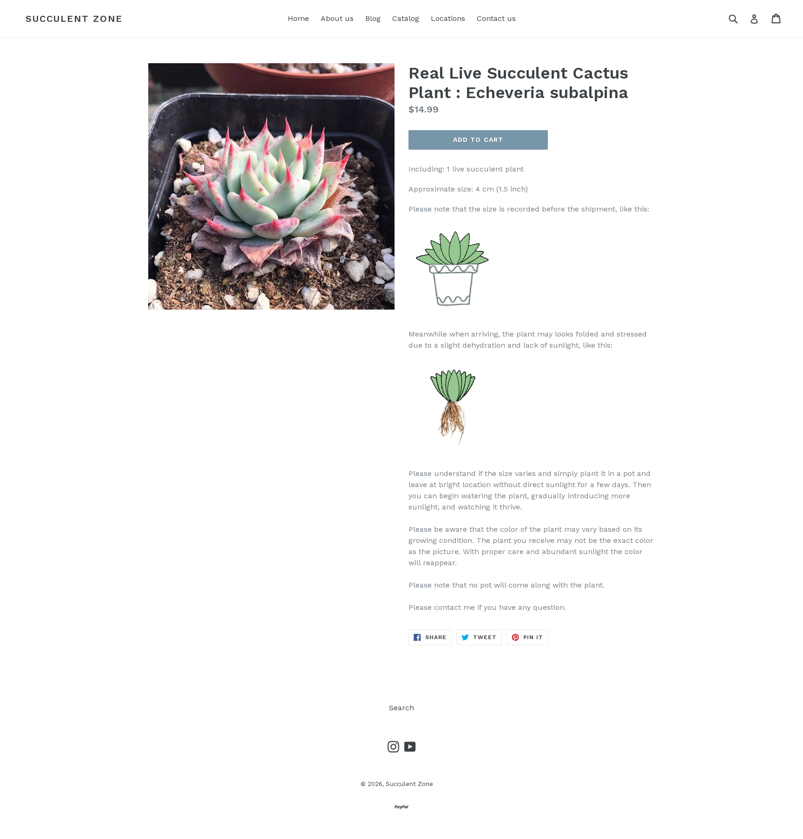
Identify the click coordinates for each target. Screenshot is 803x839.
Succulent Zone (74, 18)
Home (298, 18)
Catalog (405, 18)
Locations (448, 18)
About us (337, 18)
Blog (373, 18)
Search (401, 707)
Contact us (496, 18)
